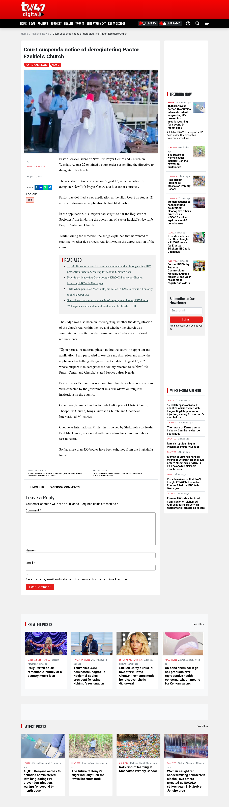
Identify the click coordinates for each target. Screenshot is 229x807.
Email (30, 562)
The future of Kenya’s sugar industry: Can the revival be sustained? (178, 161)
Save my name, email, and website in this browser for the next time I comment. (78, 579)
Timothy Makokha (36, 166)
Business (56, 23)
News (32, 23)
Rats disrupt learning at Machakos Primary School (179, 184)
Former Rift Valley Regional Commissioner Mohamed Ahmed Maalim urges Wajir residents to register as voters (179, 274)
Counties (123, 763)
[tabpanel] (91, 542)
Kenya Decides (116, 23)
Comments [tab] (36, 487)
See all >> (198, 624)
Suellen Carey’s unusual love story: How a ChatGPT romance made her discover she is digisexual (136, 675)
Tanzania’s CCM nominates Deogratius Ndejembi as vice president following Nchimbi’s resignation (89, 675)
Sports (79, 23)
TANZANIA (78, 660)
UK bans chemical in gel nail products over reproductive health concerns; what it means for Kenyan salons (182, 675)
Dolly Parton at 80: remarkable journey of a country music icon (45, 671)
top (30, 199)
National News (40, 33)
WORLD (47, 660)
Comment (33, 510)
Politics (43, 23)
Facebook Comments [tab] (65, 487)
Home (23, 23)
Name (31, 550)
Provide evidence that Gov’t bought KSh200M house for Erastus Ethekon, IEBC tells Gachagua (179, 244)
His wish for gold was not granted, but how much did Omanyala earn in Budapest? (55, 474)
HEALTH (68, 23)
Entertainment (96, 23)
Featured (75, 763)
